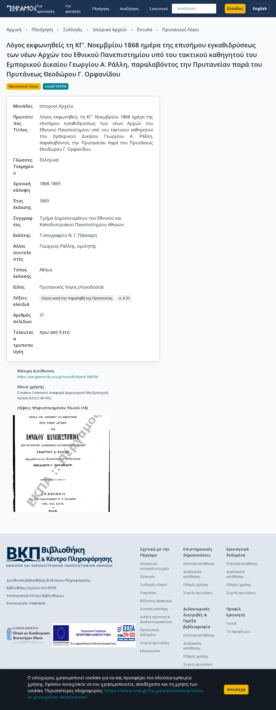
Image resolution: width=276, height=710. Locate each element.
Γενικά (231, 623)
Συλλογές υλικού (153, 584)
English (260, 8)
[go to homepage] (21, 8)
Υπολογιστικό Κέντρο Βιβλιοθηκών (35, 595)
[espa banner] (94, 635)
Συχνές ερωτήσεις (154, 643)
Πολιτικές (147, 576)
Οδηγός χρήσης (195, 584)
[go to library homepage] (59, 556)
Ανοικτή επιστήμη (154, 609)
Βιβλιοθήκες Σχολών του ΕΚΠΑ (31, 587)
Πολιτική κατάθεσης (199, 563)
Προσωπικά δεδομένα (149, 632)
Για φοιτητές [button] (73, 9)
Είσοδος (235, 8)
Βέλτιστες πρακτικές (156, 601)
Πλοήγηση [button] (100, 8)
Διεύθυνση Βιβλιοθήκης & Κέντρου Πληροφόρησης (48, 580)
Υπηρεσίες (148, 592)
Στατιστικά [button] (158, 8)
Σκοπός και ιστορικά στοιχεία (154, 566)
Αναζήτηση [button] (129, 8)
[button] (77, 298)
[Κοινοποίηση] (158, 87)
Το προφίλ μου (238, 631)
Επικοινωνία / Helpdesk (26, 603)
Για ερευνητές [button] (46, 9)
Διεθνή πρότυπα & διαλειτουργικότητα (156, 619)
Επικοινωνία (150, 651)
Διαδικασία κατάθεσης (192, 574)
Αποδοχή (236, 689)
